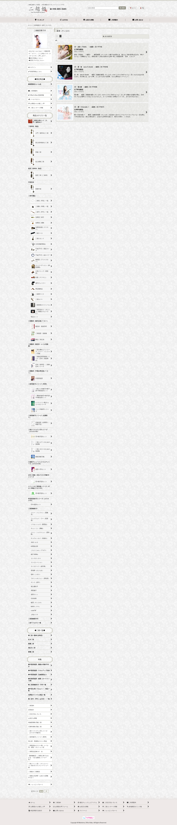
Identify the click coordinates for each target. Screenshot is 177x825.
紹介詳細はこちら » (36, 58)
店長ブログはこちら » (37, 60)
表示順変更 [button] (108, 36)
